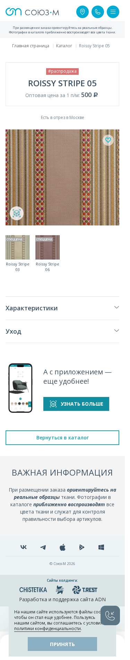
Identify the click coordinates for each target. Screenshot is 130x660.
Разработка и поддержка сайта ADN (62, 599)
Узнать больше (82, 403)
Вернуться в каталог (62, 437)
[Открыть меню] (113, 12)
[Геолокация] (82, 12)
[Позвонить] (98, 12)
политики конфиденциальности (47, 628)
